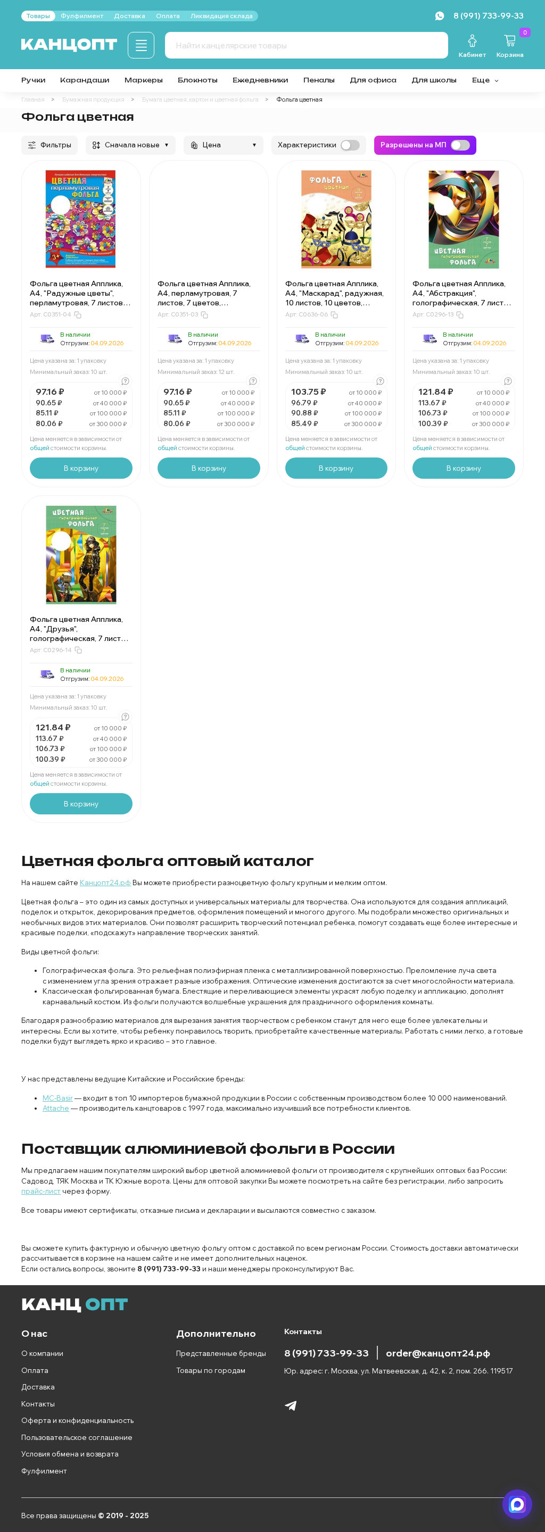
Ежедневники (260, 80)
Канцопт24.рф (105, 882)
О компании (42, 1353)
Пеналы (319, 80)
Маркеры (144, 80)
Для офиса (373, 80)
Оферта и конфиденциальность (77, 1420)
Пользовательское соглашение (77, 1437)
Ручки (33, 80)
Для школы (434, 80)
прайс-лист (41, 1191)
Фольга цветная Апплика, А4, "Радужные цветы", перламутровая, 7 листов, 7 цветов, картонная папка (80, 298)
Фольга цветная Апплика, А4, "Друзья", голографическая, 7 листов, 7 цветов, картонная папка (80, 633)
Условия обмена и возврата (70, 1454)
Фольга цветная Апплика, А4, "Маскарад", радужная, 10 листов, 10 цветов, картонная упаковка (334, 298)
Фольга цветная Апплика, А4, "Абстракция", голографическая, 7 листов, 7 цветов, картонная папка (463, 298)
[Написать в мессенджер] (517, 1504)
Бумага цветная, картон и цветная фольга (200, 99)
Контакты (38, 1404)
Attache (56, 1108)
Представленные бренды (221, 1353)
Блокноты (198, 80)
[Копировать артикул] (77, 315)
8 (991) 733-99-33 (326, 1353)
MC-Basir (58, 1098)
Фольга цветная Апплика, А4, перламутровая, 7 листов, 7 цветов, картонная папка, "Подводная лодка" (204, 303)
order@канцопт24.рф (438, 1353)
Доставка (38, 1387)
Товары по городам (210, 1370)
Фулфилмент (44, 1471)
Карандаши (84, 80)
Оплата (34, 1370)
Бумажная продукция (93, 99)
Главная (33, 99)
